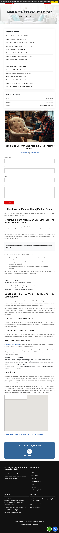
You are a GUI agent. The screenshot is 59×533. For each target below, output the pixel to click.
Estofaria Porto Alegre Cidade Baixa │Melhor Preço (19, 83)
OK (54, 1)
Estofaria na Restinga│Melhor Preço (15, 49)
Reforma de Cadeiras (9, 504)
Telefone (6, 167)
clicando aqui (46, 1)
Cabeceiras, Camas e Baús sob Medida (14, 500)
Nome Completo (8, 157)
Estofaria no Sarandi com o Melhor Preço (17, 80)
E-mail (6, 176)
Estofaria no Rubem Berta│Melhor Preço (16, 69)
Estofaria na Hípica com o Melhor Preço (16, 39)
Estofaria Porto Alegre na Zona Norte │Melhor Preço (19, 86)
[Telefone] (55, 529)
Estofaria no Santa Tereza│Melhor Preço (16, 76)
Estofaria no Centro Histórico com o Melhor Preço (19, 56)
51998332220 (49, 99)
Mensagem (7, 185)
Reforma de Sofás (9, 506)
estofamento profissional (13, 344)
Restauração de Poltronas (11, 509)
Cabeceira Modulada (9, 499)
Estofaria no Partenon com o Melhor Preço (17, 63)
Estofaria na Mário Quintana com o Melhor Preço (19, 46)
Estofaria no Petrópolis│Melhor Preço (16, 66)
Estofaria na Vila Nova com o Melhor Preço (17, 52)
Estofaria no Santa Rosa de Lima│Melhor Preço (18, 73)
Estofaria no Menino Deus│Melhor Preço (16, 59)
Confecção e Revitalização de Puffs (13, 502)
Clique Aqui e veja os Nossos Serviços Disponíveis (23, 434)
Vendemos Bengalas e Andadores (12, 512)
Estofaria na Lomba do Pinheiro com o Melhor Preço (20, 42)
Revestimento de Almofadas (11, 511)
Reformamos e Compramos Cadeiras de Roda (15, 507)
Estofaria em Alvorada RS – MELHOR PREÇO (18, 36)
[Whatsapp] (49, 529)
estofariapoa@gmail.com (46, 105)
